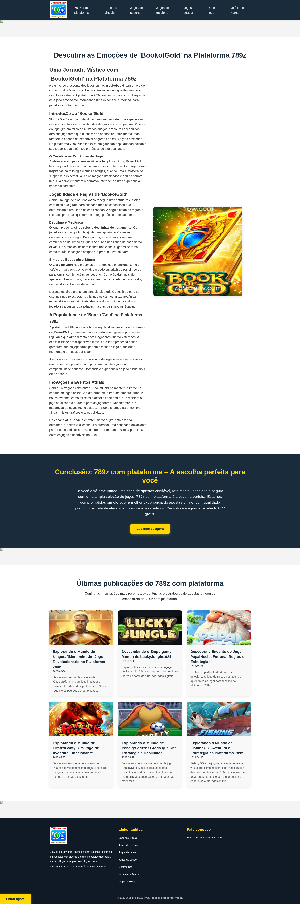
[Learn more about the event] (150, 28)
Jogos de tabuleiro (162, 10)
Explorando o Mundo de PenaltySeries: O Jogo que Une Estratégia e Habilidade (149, 748)
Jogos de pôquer (190, 10)
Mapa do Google (128, 881)
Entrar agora (15, 899)
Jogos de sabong (136, 10)
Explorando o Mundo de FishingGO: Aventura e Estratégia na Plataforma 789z (216, 748)
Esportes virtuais (111, 10)
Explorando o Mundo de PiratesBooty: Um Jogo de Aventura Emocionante (76, 748)
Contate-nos (215, 10)
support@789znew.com (208, 837)
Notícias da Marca (237, 10)
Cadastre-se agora (150, 529)
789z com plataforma (81, 10)
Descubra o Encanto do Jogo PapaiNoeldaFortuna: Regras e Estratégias (217, 657)
